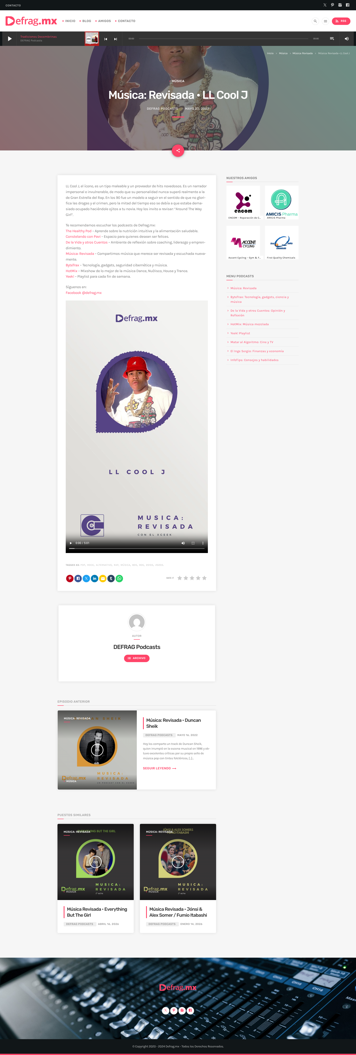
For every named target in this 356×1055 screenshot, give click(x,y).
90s (141, 565)
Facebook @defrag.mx (84, 292)
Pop (83, 565)
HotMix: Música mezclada (250, 324)
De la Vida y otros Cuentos (87, 242)
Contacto (13, 5)
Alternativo (104, 565)
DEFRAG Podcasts (162, 109)
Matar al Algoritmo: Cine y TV (252, 342)
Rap (116, 565)
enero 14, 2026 (191, 924)
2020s (159, 565)
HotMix (71, 271)
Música (283, 53)
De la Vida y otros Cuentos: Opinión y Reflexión (258, 313)
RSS (340, 21)
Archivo (136, 658)
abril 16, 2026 (108, 924)
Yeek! (70, 276)
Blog (86, 21)
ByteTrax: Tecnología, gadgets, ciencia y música (260, 299)
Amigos (104, 21)
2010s (149, 565)
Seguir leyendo (160, 768)
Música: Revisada (303, 53)
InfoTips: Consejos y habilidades (255, 360)
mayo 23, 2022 (197, 109)
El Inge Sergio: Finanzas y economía (257, 351)
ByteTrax (72, 265)
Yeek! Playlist (240, 333)
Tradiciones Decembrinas (38, 36)
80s (134, 565)
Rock (90, 565)
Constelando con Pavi (83, 236)
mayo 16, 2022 (187, 735)
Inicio (70, 21)
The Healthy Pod (78, 231)
